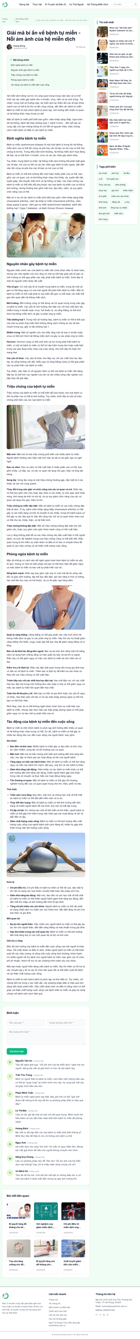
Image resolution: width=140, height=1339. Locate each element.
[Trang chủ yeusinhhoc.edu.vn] (5, 4)
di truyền (103, 196)
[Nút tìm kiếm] (136, 4)
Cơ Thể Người (76, 4)
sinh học (115, 173)
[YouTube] (108, 1315)
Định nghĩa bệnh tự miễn (22, 65)
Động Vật (24, 4)
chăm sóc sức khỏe (120, 196)
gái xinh (115, 190)
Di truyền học (113, 179)
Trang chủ (4, 20)
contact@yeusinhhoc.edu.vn (114, 1306)
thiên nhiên (128, 190)
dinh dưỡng (120, 184)
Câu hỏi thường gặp (58, 1319)
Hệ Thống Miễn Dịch (97, 4)
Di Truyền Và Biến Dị (55, 4)
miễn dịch (118, 213)
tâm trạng (103, 219)
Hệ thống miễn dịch (21, 20)
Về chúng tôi (54, 1303)
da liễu (126, 173)
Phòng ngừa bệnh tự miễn (22, 80)
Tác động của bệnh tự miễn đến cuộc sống (30, 85)
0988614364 (109, 1310)
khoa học (103, 190)
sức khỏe (103, 173)
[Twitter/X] (97, 1315)
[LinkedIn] (104, 1315)
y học (127, 202)
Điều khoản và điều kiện (59, 1307)
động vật (116, 202)
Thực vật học (105, 184)
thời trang (103, 202)
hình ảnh (102, 207)
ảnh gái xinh (104, 213)
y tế (100, 179)
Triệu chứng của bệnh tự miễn (24, 75)
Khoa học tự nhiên (119, 207)
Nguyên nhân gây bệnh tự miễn (25, 70)
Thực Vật (37, 4)
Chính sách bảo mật (58, 1311)
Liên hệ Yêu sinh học (58, 1315)
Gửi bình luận (17, 1051)
